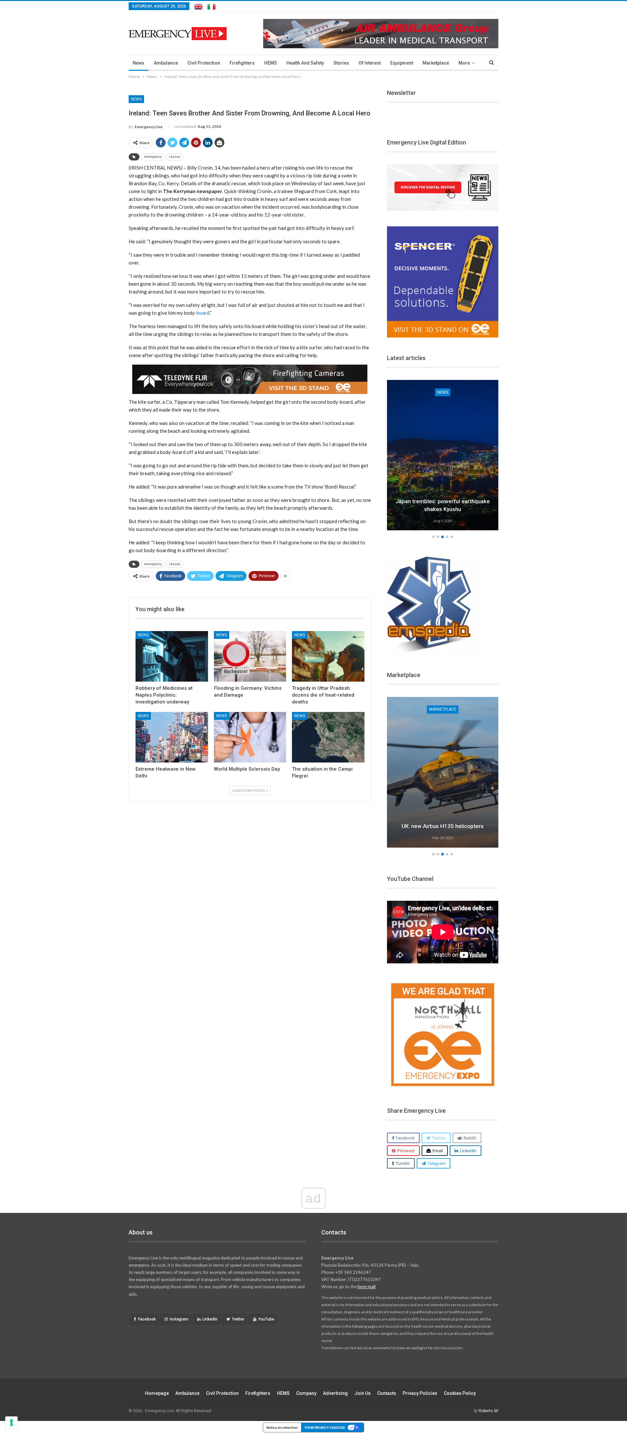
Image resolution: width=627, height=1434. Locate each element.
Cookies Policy (460, 1393)
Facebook (147, 1319)
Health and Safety (305, 63)
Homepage (157, 1393)
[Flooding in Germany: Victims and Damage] (250, 656)
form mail (367, 1286)
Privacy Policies (420, 1393)
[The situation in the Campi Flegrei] (328, 737)
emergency (153, 156)
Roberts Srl (488, 1411)
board (203, 313)
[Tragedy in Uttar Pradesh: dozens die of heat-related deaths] (328, 656)
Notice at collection (281, 1427)
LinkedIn (209, 1319)
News (138, 63)
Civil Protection (203, 63)
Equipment (401, 63)
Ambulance (166, 63)
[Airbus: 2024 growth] (443, 772)
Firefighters (242, 63)
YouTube (266, 1319)
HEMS (270, 63)
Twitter (238, 1319)
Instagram (179, 1319)
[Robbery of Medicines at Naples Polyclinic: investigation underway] (172, 656)
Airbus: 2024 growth (442, 826)
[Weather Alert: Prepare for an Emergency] (443, 455)
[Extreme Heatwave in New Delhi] (172, 737)
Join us (362, 1393)
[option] (443, 456)
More (464, 63)
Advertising (335, 1393)
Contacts (386, 1393)
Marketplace (436, 63)
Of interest (370, 63)
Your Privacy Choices (324, 1427)
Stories (341, 63)
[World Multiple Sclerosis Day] (250, 737)
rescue (174, 156)
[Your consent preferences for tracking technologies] (11, 1422)
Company (306, 1393)
